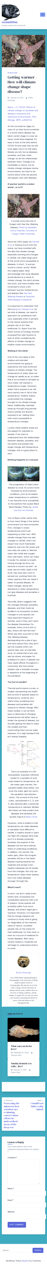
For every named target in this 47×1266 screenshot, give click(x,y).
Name (11, 1188)
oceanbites (9, 22)
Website (11, 1212)
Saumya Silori (16, 1055)
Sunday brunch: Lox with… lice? (21, 1065)
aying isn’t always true (22, 309)
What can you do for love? (21, 1048)
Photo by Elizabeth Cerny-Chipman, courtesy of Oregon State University (23, 230)
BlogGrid (25, 1261)
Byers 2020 (31, 817)
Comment (12, 1158)
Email (10, 1200)
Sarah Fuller (15, 1072)
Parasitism (12, 73)
